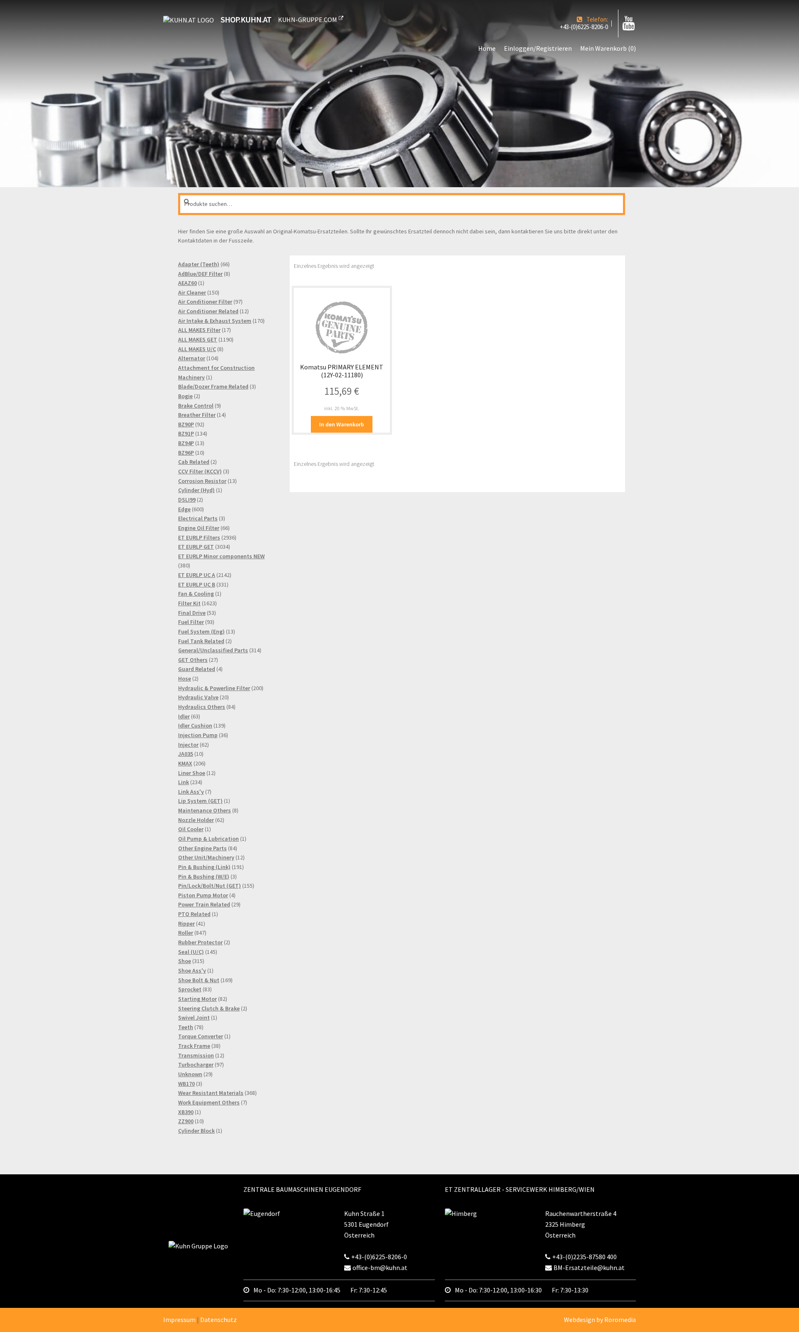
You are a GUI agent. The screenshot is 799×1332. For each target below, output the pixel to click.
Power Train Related (204, 904)
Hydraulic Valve (198, 697)
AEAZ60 (187, 283)
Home (487, 48)
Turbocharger (195, 1064)
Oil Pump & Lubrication (208, 838)
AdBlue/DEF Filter (200, 273)
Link (183, 782)
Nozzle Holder (196, 820)
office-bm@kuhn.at (379, 1267)
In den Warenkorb (341, 424)
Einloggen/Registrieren (538, 48)
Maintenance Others (204, 810)
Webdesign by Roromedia (600, 1319)
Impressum (179, 1319)
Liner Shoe (191, 773)
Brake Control (195, 405)
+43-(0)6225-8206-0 (584, 27)
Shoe (184, 961)
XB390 (186, 1112)
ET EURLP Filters (199, 537)
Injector (188, 744)
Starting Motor (197, 999)
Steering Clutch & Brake (209, 1008)
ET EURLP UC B (196, 584)
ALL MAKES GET (197, 339)
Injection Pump (198, 735)
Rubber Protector (200, 942)
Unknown (190, 1074)
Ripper (186, 923)
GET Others (193, 660)
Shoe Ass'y (192, 970)
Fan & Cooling (196, 593)
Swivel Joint (194, 1017)
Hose (184, 678)
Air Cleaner (192, 292)
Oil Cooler (190, 829)
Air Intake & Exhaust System (214, 320)
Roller (185, 932)
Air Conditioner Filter (205, 301)
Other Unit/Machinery (206, 857)
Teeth (185, 1027)
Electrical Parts (198, 518)
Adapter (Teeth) (198, 264)
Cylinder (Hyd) (196, 490)
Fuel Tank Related (201, 641)
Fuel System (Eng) (201, 631)
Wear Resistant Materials (210, 1093)
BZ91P (186, 433)
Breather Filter (197, 414)
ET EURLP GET (196, 546)
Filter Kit (189, 603)
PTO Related (194, 914)
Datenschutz (218, 1319)
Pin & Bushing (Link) (204, 867)
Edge (184, 509)
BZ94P (186, 443)
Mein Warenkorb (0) (608, 48)
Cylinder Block (196, 1130)
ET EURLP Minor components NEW (221, 556)
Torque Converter (200, 1036)
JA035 (185, 754)
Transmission (196, 1055)
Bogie (185, 396)
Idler (184, 716)
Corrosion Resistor (202, 481)
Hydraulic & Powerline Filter (214, 688)
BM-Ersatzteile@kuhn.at (589, 1267)
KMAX (185, 763)
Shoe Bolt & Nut (198, 980)
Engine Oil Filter (198, 528)
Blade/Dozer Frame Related (213, 386)
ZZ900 (186, 1121)
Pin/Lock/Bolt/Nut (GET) (209, 885)
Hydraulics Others (201, 707)
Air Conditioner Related (208, 311)
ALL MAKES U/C (197, 349)
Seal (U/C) (191, 952)
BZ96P (186, 452)
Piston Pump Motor (203, 895)
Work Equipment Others (209, 1102)
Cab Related (193, 461)
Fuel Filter (191, 622)
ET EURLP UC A (196, 575)
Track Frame (194, 1046)
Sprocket (189, 989)
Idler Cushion (195, 725)
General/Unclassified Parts (213, 650)
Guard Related (196, 669)
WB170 (186, 1083)
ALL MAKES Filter (199, 330)
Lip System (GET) (200, 801)
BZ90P (186, 424)
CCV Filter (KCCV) (200, 471)
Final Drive (192, 612)
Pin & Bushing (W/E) (203, 876)
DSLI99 (187, 499)
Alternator (191, 358)
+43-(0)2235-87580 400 (584, 1257)
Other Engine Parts (202, 848)
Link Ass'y (191, 791)
